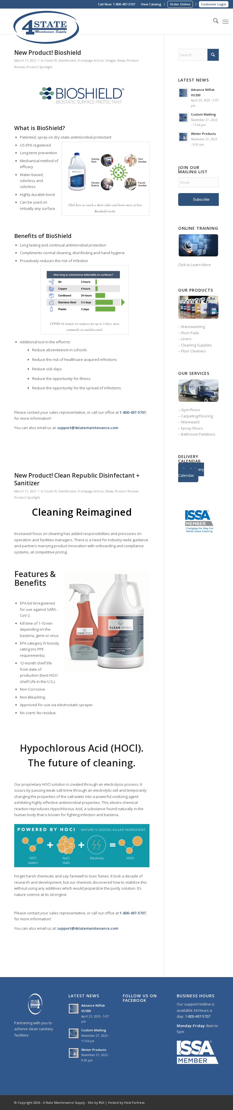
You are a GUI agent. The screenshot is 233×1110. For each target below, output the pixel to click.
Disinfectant (67, 60)
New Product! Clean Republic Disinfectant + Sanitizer (77, 479)
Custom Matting (203, 114)
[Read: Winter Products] (183, 137)
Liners (186, 338)
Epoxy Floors (192, 428)
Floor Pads (190, 332)
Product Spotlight (39, 67)
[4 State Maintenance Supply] (47, 21)
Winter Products (203, 133)
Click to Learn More (194, 264)
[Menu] (225, 21)
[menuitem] (151, 4)
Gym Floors (190, 409)
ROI (101, 1102)
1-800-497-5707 (124, 4)
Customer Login (213, 4)
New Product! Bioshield (47, 53)
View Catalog (151, 4)
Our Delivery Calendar (191, 472)
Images (110, 60)
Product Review (126, 491)
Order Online (180, 4)
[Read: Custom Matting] (183, 117)
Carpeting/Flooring (197, 416)
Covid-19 (50, 60)
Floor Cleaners (193, 351)
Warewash (190, 422)
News (121, 60)
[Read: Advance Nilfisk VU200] (183, 93)
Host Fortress (134, 1102)
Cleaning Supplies (196, 345)
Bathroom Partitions (198, 434)
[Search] (213, 21)
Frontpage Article (91, 60)
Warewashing (193, 326)
